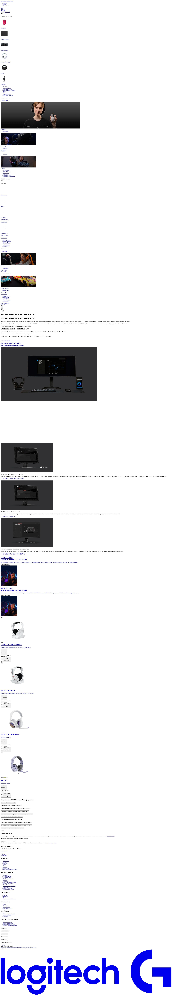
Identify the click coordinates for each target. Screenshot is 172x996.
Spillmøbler (5, 887)
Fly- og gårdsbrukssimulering (9, 882)
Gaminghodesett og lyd (8, 878)
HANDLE (3, 12)
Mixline (5, 897)
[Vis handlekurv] (1, 311)
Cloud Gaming (6, 884)
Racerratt (5, 880)
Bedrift (4, 4)
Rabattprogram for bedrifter (9, 924)
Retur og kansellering (7, 908)
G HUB (5, 895)
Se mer (2, 830)
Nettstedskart (33, 947)
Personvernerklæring (10, 947)
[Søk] (2, 306)
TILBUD (3, 304)
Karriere (5, 862)
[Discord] (6, 851)
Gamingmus (5, 875)
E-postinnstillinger (7, 915)
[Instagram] (1, 851)
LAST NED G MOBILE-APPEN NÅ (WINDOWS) (12, 345)
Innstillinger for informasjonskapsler (22, 947)
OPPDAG (3, 179)
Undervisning (6, 5)
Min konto (5, 916)
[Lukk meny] (1, 13)
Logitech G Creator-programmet (10, 925)
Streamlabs (5, 896)
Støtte (2, 8)
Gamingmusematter (7, 876)
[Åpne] (3, 311)
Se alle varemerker (110, 836)
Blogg (4, 864)
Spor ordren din (6, 907)
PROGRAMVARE (5, 303)
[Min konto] (2, 309)
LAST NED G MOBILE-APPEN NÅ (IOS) (10, 343)
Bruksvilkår (3, 947)
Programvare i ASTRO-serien (9, 899)
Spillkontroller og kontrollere (9, 886)
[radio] (1, 642)
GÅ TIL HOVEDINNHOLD (7, 1)
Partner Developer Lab (8, 923)
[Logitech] (3, 10)
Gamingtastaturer (6, 877)
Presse (4, 865)
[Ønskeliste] (2, 308)
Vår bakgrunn (6, 861)
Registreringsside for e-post (9, 913)
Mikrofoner (5, 881)
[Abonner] (14, 841)
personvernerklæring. (52, 842)
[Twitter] (2, 851)
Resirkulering (6, 868)
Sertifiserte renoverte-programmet (10, 869)
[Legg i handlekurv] (2, 659)
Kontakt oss (5, 905)
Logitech (5, 3)
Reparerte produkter (7, 888)
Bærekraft (5, 867)
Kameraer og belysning (8, 883)
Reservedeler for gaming (8, 889)
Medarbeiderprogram (7, 922)
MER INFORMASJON (5, 564)
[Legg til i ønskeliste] (2, 617)
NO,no (3, 9)
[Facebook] (4, 851)
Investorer (5, 863)
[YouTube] (5, 851)
